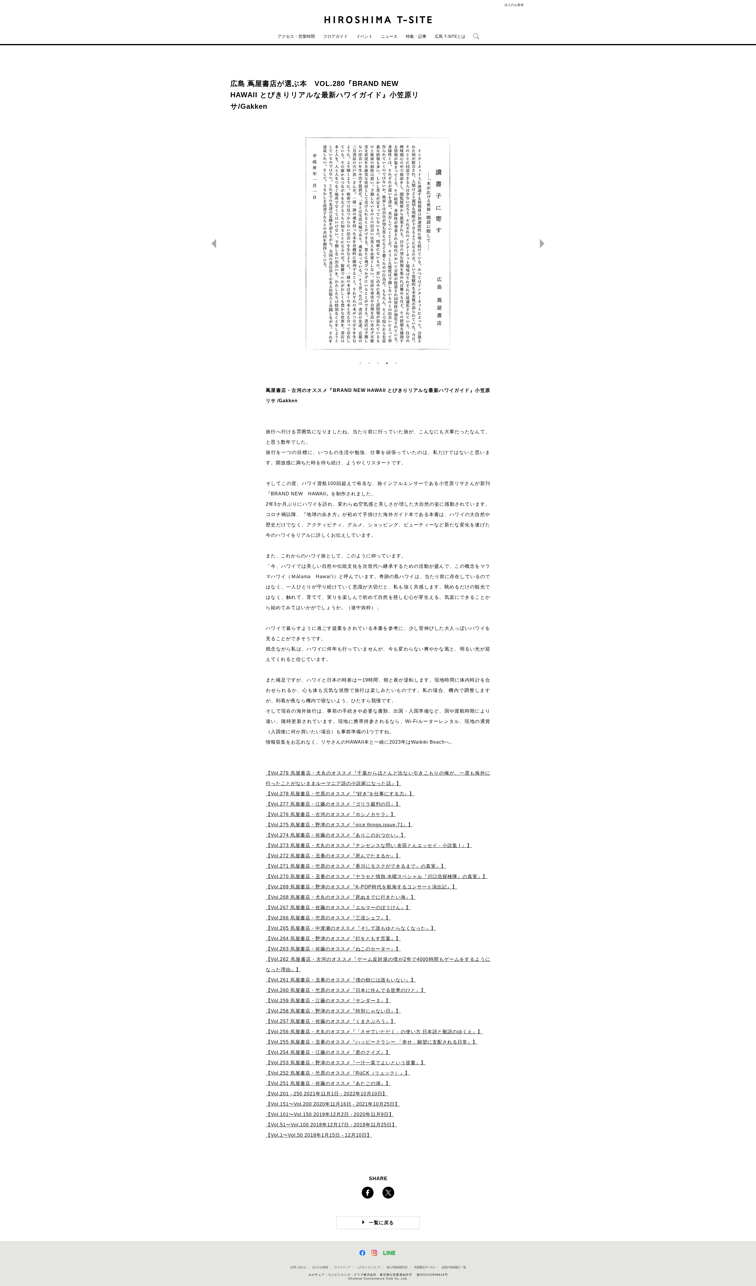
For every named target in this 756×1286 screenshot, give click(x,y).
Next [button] (544, 243)
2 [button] (369, 363)
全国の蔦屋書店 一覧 (453, 1267)
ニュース (389, 36)
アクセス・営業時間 (296, 36)
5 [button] (396, 363)
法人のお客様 (514, 5)
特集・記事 (416, 36)
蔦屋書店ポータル (424, 1267)
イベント (364, 36)
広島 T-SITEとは (450, 36)
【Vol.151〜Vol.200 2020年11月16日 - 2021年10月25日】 (333, 1104)
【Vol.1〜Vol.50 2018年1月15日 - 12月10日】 (319, 1135)
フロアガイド (335, 36)
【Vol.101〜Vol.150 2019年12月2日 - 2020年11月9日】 (330, 1114)
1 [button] (360, 363)
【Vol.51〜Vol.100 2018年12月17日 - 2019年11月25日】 (331, 1124)
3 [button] (378, 363)
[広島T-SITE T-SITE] (378, 20)
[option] (378, 243)
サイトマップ (342, 1267)
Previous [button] (211, 243)
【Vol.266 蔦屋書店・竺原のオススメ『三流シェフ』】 (328, 917)
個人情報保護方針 (397, 1267)
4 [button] (387, 363)
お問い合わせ (298, 1267)
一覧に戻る (381, 1222)
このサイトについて (368, 1267)
